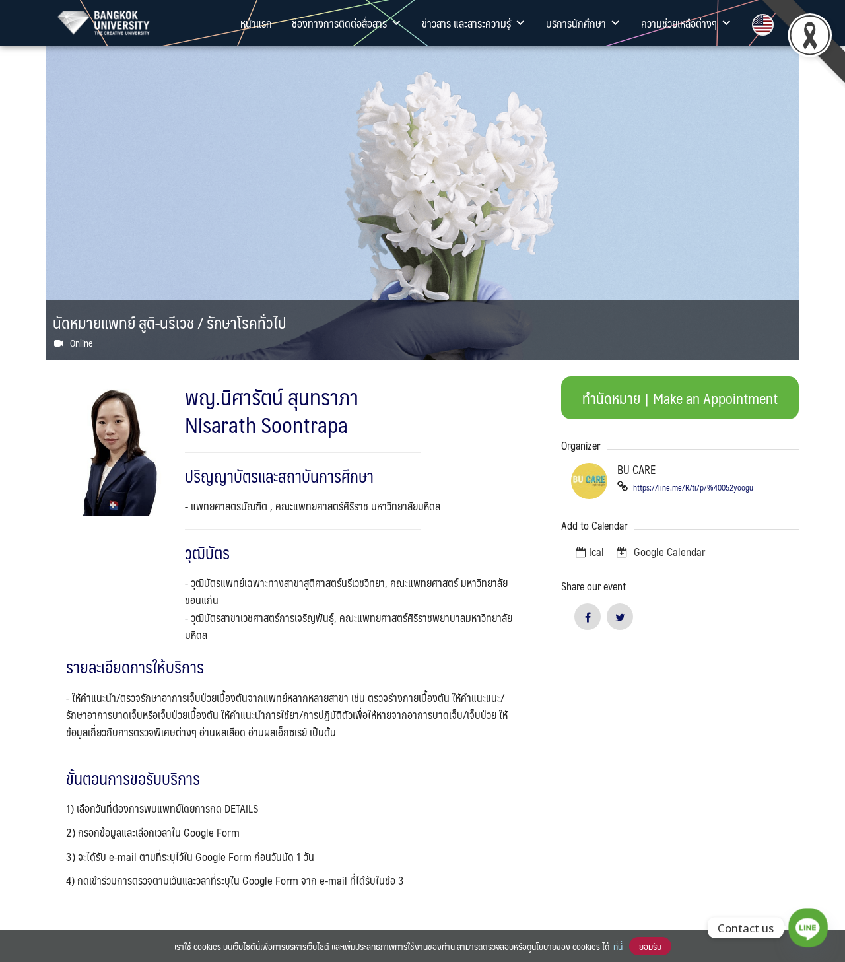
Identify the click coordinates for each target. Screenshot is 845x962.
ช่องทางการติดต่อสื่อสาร (339, 23)
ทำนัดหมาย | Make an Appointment (680, 398)
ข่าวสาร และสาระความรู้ (466, 23)
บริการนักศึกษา (576, 23)
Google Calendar (668, 551)
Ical (596, 551)
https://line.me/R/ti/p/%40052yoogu (692, 487)
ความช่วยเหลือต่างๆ (679, 23)
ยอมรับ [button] (650, 946)
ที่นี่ (618, 946)
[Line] (808, 927)
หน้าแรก (256, 23)
